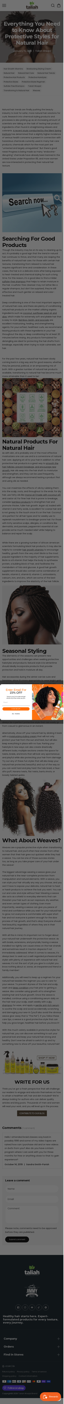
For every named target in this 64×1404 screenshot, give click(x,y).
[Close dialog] (61, 686)
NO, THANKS (15, 713)
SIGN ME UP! (15, 709)
